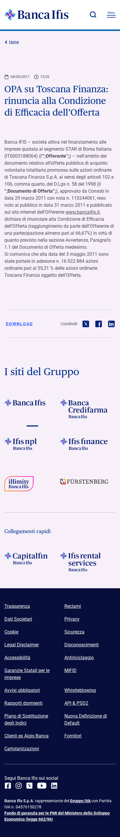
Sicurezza (74, 632)
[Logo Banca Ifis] (36, 14)
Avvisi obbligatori (22, 690)
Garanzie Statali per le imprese (27, 674)
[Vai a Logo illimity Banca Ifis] (32, 486)
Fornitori (73, 736)
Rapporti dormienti (23, 703)
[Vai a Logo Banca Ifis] (32, 409)
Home (14, 42)
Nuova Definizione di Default (85, 719)
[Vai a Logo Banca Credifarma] (88, 409)
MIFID (70, 670)
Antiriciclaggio (79, 657)
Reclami (72, 606)
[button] (92, 14)
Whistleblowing (80, 690)
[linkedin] (54, 785)
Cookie (11, 632)
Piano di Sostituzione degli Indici (26, 719)
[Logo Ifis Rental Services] (88, 562)
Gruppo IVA (80, 800)
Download (19, 323)
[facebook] (7, 785)
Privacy (72, 619)
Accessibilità (17, 657)
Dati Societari (18, 619)
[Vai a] (32, 447)
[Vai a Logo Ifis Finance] (88, 447)
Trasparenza (17, 606)
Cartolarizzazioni (21, 748)
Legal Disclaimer (21, 645)
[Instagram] (18, 785)
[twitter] (29, 785)
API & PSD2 (76, 703)
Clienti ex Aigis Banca (26, 736)
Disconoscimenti (81, 645)
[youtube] (42, 785)
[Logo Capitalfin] (32, 562)
